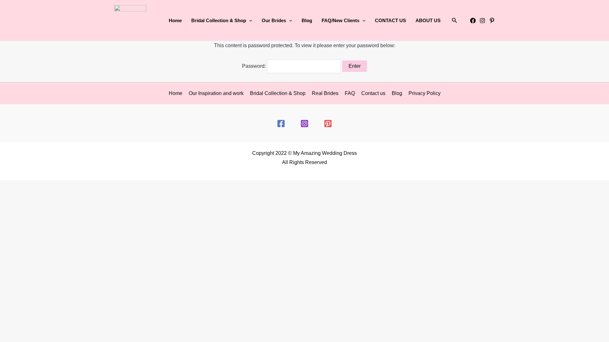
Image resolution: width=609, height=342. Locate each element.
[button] (249, 20)
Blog (307, 20)
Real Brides (325, 93)
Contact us (373, 93)
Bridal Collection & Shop (277, 93)
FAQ (350, 93)
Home (175, 20)
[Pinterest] (492, 20)
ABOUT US (428, 20)
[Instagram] (482, 20)
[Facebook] (473, 20)
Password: (254, 66)
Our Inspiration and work (216, 93)
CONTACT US (390, 20)
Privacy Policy (425, 93)
